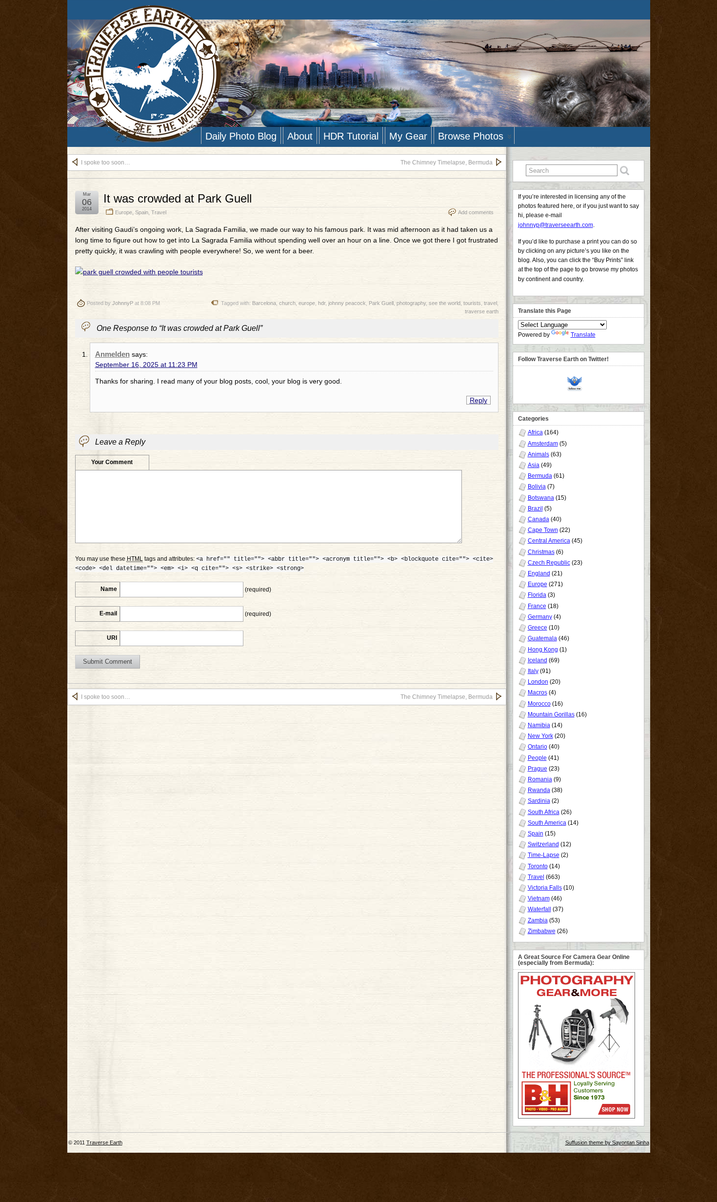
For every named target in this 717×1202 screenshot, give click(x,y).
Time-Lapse (543, 855)
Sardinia (539, 800)
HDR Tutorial (350, 136)
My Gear (408, 136)
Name (108, 589)
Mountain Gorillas (551, 714)
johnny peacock (347, 303)
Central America (549, 540)
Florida (537, 594)
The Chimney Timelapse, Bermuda (446, 162)
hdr (321, 303)
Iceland (537, 660)
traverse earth (481, 311)
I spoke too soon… (105, 162)
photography (411, 303)
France (537, 606)
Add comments (476, 212)
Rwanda (539, 790)
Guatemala (542, 638)
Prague (537, 768)
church (287, 303)
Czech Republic (549, 562)
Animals (538, 454)
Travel (158, 212)
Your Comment (112, 462)
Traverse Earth (104, 1142)
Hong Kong (543, 649)
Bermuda (540, 475)
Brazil (535, 508)
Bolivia (537, 486)
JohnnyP (122, 303)
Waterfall (539, 909)
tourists (472, 303)
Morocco (539, 703)
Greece (537, 627)
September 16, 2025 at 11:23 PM (146, 364)
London (538, 681)
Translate (583, 334)
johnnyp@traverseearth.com (555, 225)
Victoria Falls (545, 887)
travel (490, 303)
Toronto (538, 866)
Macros (537, 692)
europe (307, 303)
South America (547, 822)
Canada (538, 519)
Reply (478, 400)
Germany (540, 616)
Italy (533, 671)
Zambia (538, 920)
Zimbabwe (542, 931)
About (300, 136)
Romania (540, 779)
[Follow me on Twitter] (577, 382)
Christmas (541, 552)
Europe (123, 212)
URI (112, 637)
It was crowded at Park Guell (177, 198)
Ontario (537, 746)
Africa (535, 432)
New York (540, 736)
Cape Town (543, 530)
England (539, 573)
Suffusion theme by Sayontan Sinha (607, 1142)
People (537, 757)
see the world (444, 303)
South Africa (543, 812)
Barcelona (264, 303)
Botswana (541, 497)
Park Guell (381, 303)
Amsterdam (543, 443)
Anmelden (112, 354)
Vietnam (539, 898)
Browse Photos (470, 136)
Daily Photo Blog (241, 136)
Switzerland (543, 844)
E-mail (108, 613)
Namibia (539, 725)
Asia (533, 465)
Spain (141, 212)
